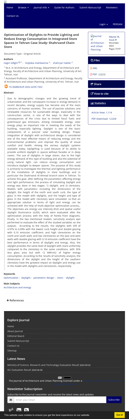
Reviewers (112, 7)
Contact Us (13, 15)
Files (96, 60)
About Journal (15, 331)
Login (102, 24)
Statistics (100, 103)
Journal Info (41, 7)
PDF (98, 74)
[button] (91, 415)
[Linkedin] (19, 410)
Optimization (11, 277)
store (60, 277)
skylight (70, 277)
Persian (117, 24)
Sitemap (12, 350)
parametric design (43, 277)
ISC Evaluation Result (19, 369)
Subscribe (114, 399)
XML (94, 68)
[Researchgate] (11, 410)
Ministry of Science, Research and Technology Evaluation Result (43, 365)
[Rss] (26, 410)
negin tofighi (11, 63)
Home (10, 7)
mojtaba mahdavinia (36, 63)
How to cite (101, 93)
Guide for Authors (64, 7)
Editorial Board (15, 336)
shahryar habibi (62, 63)
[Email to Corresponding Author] (19, 62)
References (16, 300)
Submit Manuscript (90, 7)
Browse (22, 7)
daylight (25, 277)
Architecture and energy (17, 287)
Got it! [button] (119, 415)
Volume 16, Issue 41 (114, 38)
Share (97, 84)
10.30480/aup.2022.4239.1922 (25, 86)
